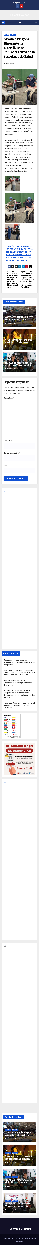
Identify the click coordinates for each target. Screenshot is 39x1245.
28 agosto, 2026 (13, 1138)
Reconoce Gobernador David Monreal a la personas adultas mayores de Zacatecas (19, 705)
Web (5, 465)
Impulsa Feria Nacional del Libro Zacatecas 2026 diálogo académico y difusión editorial (18, 682)
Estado (6, 35)
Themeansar (19, 1241)
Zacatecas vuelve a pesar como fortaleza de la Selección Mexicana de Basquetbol (19, 662)
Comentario (9, 398)
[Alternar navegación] (20, 22)
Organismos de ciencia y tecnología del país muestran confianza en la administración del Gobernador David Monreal (26, 279)
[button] (36, 22)
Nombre (8, 441)
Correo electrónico (12, 453)
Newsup (31, 1238)
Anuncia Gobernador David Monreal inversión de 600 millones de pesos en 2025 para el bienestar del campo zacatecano (12, 280)
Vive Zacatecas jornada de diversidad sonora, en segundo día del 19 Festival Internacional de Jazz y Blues (19, 672)
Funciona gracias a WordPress (13, 1238)
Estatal (13, 35)
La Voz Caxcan (19, 15)
